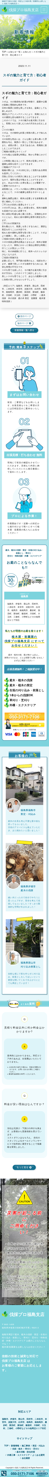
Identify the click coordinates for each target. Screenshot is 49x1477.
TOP (6, 1445)
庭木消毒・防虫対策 (26, 1451)
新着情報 (15, 1445)
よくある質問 (38, 1454)
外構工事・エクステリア (18, 1454)
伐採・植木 (17, 1448)
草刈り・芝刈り (32, 1448)
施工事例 (26, 1445)
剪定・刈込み (39, 1445)
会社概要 (26, 1458)
